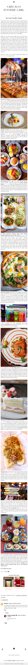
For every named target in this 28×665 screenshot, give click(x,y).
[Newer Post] (2, 648)
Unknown (6, 603)
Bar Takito (23, 560)
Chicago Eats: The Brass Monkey (8, 588)
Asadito (23, 235)
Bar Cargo (4, 100)
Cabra (25, 131)
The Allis (7, 184)
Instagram (4, 56)
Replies (7, 612)
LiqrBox (24, 324)
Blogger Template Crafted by (14, 663)
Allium (25, 367)
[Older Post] (26, 648)
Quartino (8, 295)
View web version (14, 655)
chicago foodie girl (14, 8)
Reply (5, 610)
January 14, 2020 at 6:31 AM (14, 603)
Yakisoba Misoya (10, 473)
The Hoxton (9, 134)
